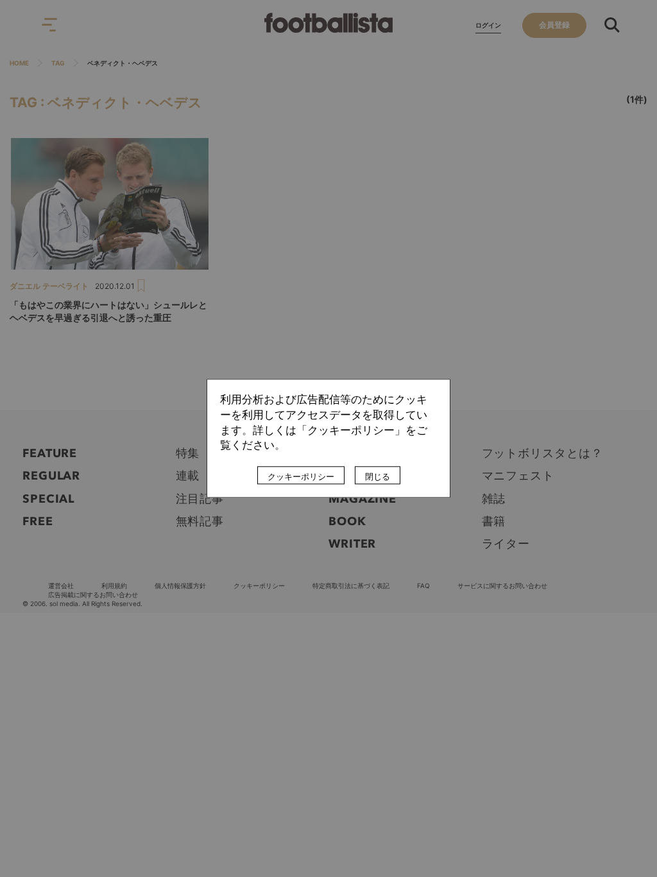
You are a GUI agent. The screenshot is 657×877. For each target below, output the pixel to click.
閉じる (377, 477)
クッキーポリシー (301, 477)
